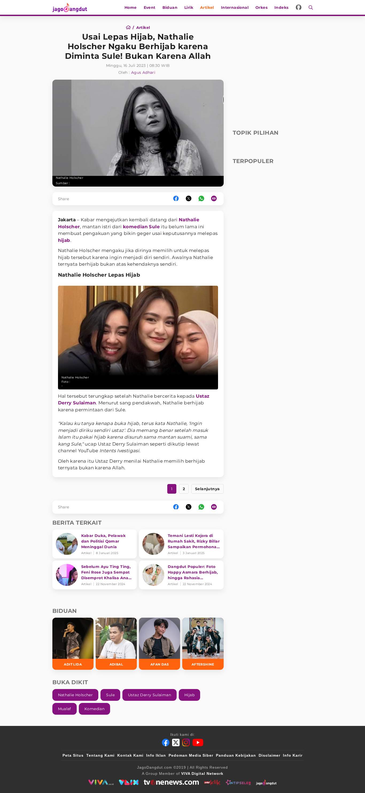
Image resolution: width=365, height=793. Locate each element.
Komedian (94, 708)
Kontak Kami (130, 755)
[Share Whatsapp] (201, 198)
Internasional (234, 7)
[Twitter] (176, 742)
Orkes (261, 7)
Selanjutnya (207, 488)
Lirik (188, 7)
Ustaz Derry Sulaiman (149, 695)
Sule (154, 226)
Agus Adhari (143, 72)
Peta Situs (73, 755)
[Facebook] (165, 742)
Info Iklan (156, 755)
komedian (135, 226)
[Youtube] (197, 742)
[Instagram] (186, 742)
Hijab (189, 695)
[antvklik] (212, 782)
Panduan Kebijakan (236, 755)
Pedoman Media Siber (191, 755)
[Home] (130, 27)
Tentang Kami (100, 755)
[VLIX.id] (129, 782)
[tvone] (171, 782)
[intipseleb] (238, 782)
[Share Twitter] (188, 198)
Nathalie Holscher (75, 695)
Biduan (169, 7)
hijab (64, 240)
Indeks (281, 7)
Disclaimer (269, 755)
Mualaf (64, 708)
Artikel (207, 7)
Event (150, 7)
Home (131, 7)
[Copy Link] (216, 198)
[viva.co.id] (100, 782)
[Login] (298, 7)
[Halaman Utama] (71, 7)
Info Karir (292, 755)
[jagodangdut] (266, 782)
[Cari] (309, 7)
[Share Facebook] (176, 198)
